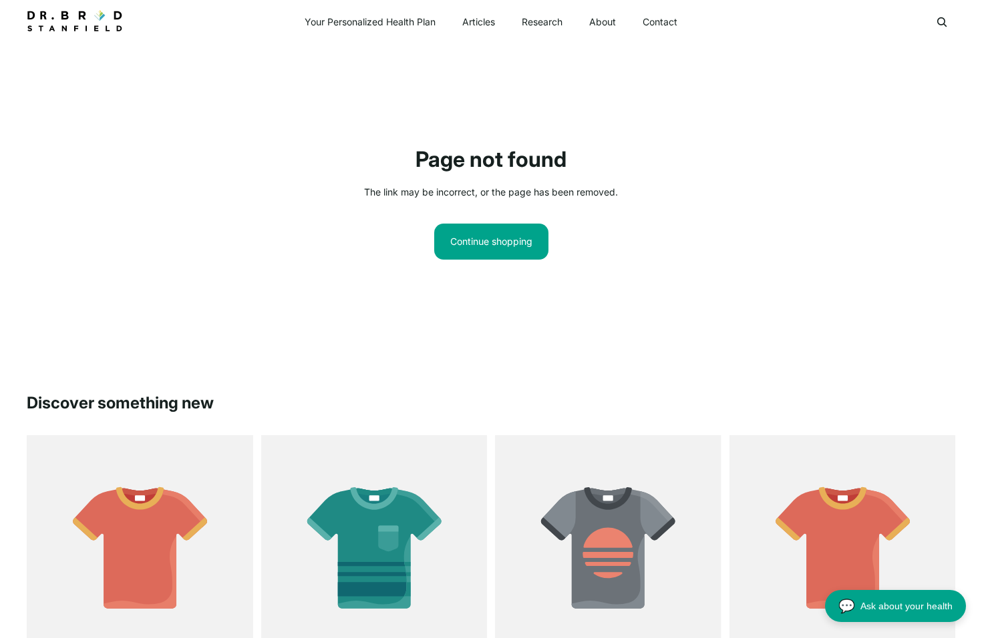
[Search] (942, 22)
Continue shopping (491, 241)
